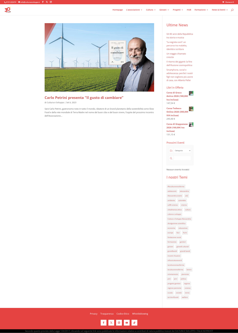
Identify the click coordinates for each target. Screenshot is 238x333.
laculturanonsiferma (175, 269)
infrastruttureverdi (175, 260)
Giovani (163, 10)
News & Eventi (218, 10)
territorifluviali (173, 297)
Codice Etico (123, 314)
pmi (169, 279)
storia (187, 293)
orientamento (173, 274)
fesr (178, 232)
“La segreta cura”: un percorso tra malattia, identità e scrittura (177, 45)
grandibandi (172, 251)
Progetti (177, 10)
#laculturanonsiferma (176, 186)
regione (187, 283)
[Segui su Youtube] (127, 323)
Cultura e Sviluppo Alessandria (179, 219)
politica (183, 279)
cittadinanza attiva (175, 209)
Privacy (93, 314)
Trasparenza (106, 314)
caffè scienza (173, 205)
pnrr (175, 279)
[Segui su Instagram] (119, 323)
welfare (185, 297)
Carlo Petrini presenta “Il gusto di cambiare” (84, 97)
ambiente (171, 200)
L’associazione (133, 10)
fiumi (185, 232)
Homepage (118, 10)
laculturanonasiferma (176, 265)
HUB (189, 10)
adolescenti (172, 191)
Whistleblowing (140, 314)
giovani (170, 246)
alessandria (184, 191)
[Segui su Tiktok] (134, 323)
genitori (183, 242)
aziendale (182, 200)
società (179, 293)
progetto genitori (174, 283)
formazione (172, 242)
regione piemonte (174, 288)
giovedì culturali (183, 246)
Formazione (200, 10)
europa (170, 232)
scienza (187, 288)
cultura (187, 209)
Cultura (149, 10)
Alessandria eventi (175, 196)
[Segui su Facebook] (103, 323)
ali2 (186, 196)
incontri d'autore (174, 256)
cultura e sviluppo (174, 214)
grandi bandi (185, 251)
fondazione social (174, 237)
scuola (170, 293)
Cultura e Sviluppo (55, 102)
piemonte (185, 274)
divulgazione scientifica (176, 223)
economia (171, 228)
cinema (184, 205)
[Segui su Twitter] (111, 323)
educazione (183, 228)
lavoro (189, 269)
